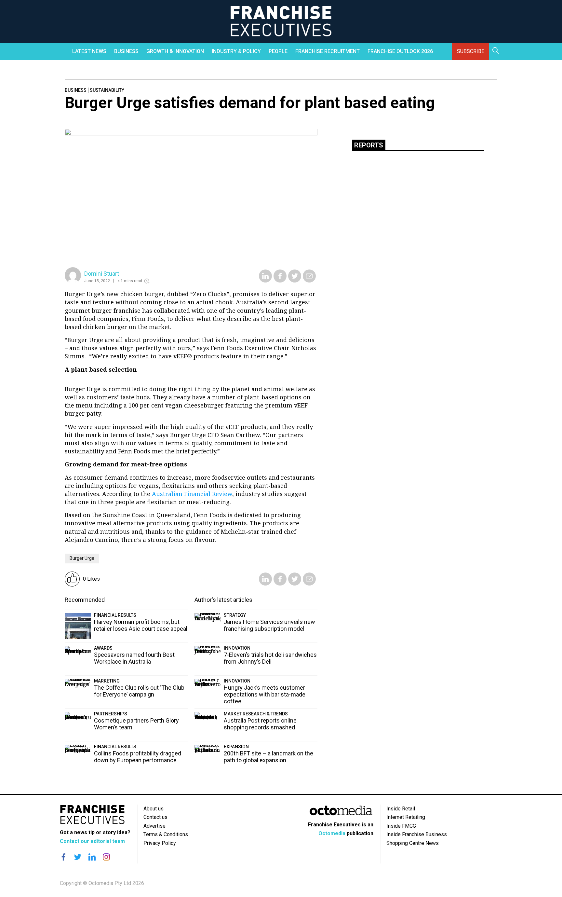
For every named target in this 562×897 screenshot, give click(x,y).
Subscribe (470, 51)
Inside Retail (400, 809)
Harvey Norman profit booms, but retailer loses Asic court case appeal (140, 625)
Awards (103, 648)
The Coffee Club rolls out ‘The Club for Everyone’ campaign (139, 691)
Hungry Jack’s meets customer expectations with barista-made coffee (264, 694)
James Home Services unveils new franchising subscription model (269, 625)
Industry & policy (236, 51)
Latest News (89, 51)
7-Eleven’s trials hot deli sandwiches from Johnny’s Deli (270, 658)
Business (126, 51)
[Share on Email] (309, 280)
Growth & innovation (175, 51)
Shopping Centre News (412, 843)
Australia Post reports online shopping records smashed (260, 724)
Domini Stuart (101, 273)
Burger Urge (82, 558)
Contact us (155, 817)
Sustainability (107, 90)
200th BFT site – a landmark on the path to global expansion (268, 757)
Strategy (235, 615)
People (278, 51)
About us (153, 809)
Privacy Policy (159, 843)
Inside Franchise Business (416, 834)
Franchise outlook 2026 (400, 51)
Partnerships (110, 713)
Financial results (115, 615)
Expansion (236, 746)
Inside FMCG (401, 826)
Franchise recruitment (327, 51)
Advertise (154, 826)
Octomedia (331, 833)
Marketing (107, 680)
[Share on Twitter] (294, 280)
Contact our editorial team (92, 841)
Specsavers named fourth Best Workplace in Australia (134, 658)
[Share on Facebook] (280, 280)
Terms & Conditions (165, 834)
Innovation (237, 648)
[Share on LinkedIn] (265, 280)
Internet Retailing (405, 817)
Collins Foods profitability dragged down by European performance (137, 757)
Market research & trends (256, 713)
